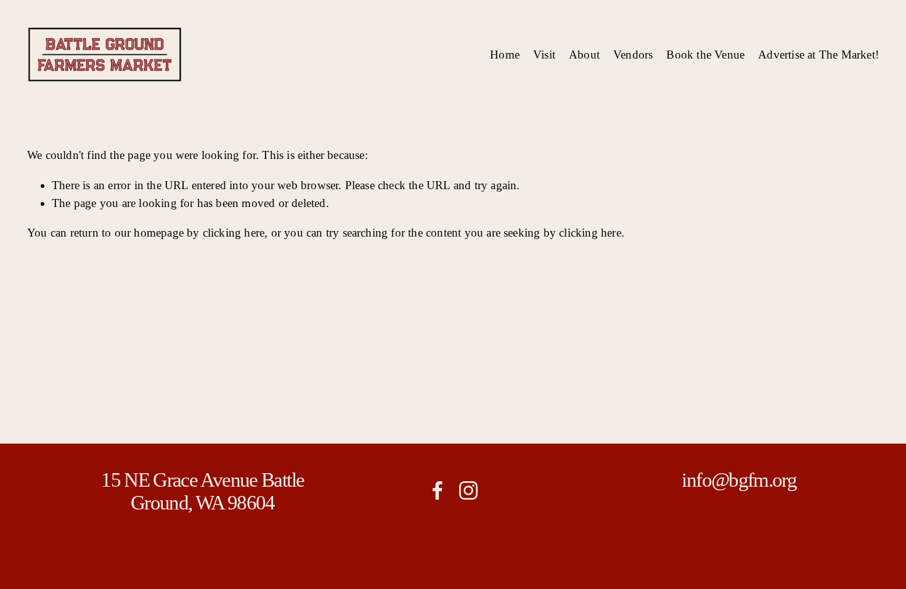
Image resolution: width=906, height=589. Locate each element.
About (584, 54)
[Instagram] (468, 490)
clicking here (234, 232)
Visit (544, 54)
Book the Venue (705, 54)
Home (505, 54)
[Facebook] (437, 490)
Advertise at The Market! (818, 54)
